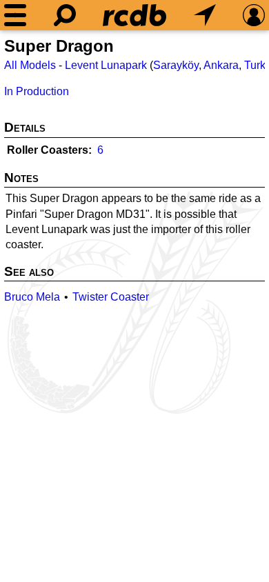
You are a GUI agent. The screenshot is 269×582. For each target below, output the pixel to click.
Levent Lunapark (106, 65)
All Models (30, 65)
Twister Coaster (110, 297)
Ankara (221, 65)
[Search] (65, 15)
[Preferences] (254, 15)
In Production (36, 91)
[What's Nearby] (205, 15)
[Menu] (15, 15)
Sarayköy (176, 65)
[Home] (134, 15)
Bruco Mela (32, 297)
